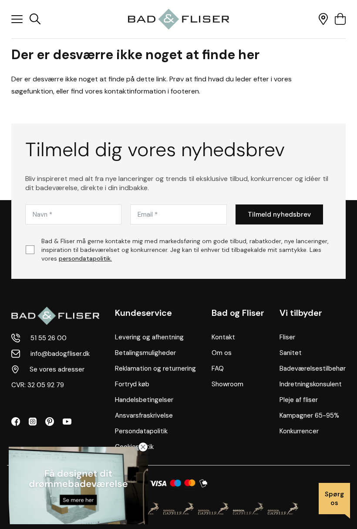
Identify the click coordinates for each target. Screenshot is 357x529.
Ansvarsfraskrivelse (144, 415)
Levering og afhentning (149, 337)
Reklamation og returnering (155, 368)
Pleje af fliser (299, 399)
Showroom (227, 384)
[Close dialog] (143, 447)
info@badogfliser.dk (60, 353)
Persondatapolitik (141, 431)
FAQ (218, 368)
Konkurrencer (299, 431)
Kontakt (223, 337)
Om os (222, 352)
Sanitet (291, 352)
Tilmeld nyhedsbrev (279, 214)
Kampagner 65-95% (309, 415)
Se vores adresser (57, 369)
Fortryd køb (132, 384)
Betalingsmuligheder (145, 352)
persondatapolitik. (85, 258)
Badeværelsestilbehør (313, 368)
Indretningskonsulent (311, 384)
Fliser (287, 337)
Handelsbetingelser (144, 399)
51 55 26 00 (48, 338)
